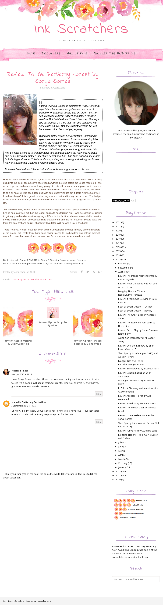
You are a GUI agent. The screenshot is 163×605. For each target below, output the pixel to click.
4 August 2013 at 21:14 (21, 374)
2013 (118, 259)
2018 (118, 238)
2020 (118, 230)
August (121, 271)
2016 (118, 246)
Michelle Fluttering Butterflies (28, 402)
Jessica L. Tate (19, 370)
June (120, 446)
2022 (118, 222)
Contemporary (20, 279)
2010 (118, 479)
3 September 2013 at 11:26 (23, 405)
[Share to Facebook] (81, 271)
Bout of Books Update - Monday (135, 310)
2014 (118, 255)
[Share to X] (87, 271)
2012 (118, 471)
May (120, 450)
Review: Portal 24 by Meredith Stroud (137, 403)
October (122, 263)
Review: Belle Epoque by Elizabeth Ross (138, 368)
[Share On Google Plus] (99, 271)
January (122, 467)
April (120, 454)
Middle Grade (39, 279)
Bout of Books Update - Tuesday (135, 306)
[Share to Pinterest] (93, 271)
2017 (118, 242)
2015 (118, 251)
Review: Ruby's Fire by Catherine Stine (137, 430)
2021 (118, 226)
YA (50, 279)
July (120, 442)
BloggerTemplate (43, 601)
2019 (118, 234)
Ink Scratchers (81, 29)
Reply (98, 394)
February (122, 463)
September (124, 267)
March (121, 458)
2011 (118, 475)
